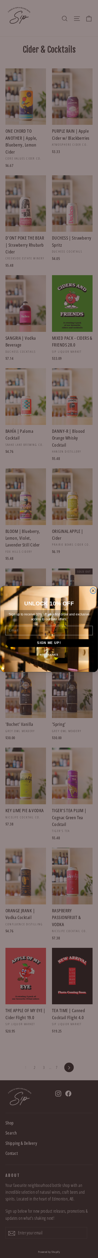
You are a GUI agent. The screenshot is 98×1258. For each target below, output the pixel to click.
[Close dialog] (93, 591)
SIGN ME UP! (49, 642)
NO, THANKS (49, 654)
